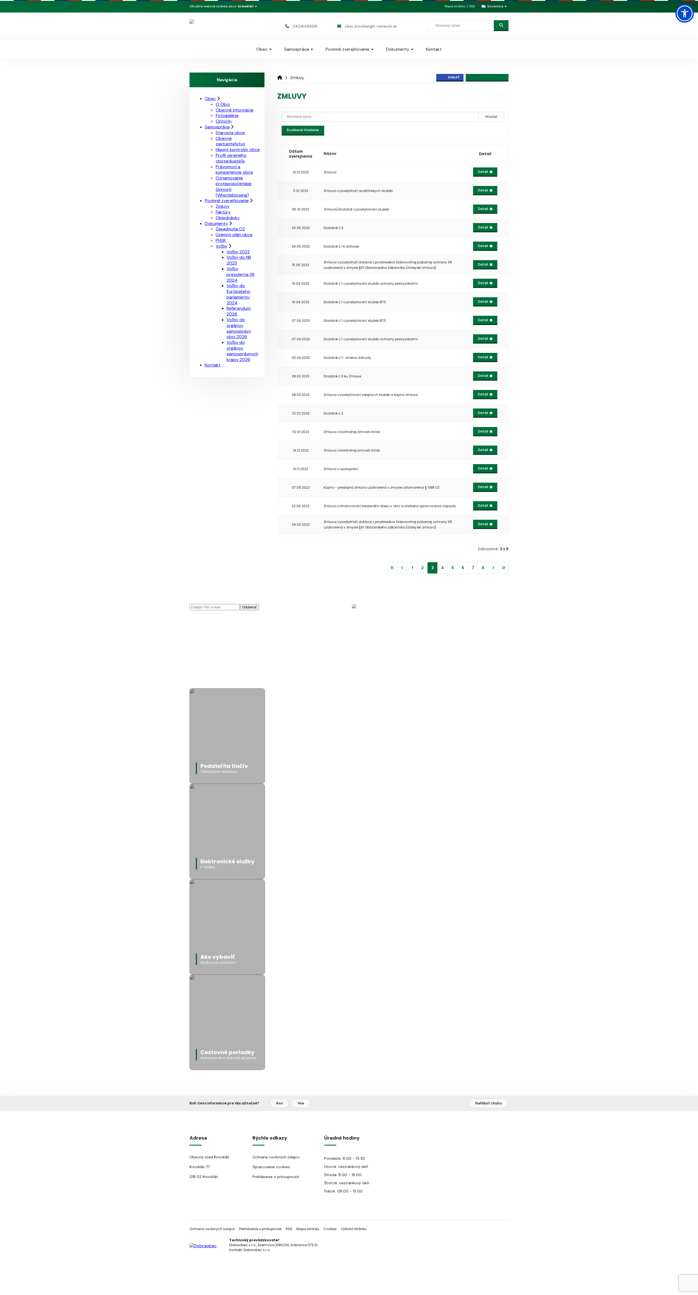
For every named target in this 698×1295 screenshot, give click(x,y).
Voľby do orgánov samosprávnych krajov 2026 (242, 350)
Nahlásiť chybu (488, 1103)
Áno (279, 1103)
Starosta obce (230, 133)
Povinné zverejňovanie (347, 49)
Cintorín (223, 121)
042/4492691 (305, 26)
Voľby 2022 (238, 252)
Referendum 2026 (239, 311)
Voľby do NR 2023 (239, 260)
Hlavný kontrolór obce (238, 149)
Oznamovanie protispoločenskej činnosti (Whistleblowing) (233, 186)
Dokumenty (397, 49)
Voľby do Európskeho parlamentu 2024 (238, 294)
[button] (685, 13)
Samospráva (296, 49)
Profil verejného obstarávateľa (231, 158)
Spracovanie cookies (271, 1166)
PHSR (221, 240)
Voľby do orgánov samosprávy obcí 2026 (239, 328)
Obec (261, 49)
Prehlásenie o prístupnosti (275, 1176)
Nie (301, 1103)
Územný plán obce (234, 235)
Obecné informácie (235, 110)
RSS (472, 6)
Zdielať (453, 77)
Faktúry (223, 212)
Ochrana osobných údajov (276, 1157)
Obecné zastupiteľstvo (230, 141)
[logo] (221, 26)
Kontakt (434, 49)
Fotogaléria (227, 115)
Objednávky (228, 218)
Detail (483, 171)
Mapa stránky (454, 6)
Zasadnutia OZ (230, 229)
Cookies (330, 1229)
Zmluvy (297, 77)
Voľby (221, 246)
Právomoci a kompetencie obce (234, 169)
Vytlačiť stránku (353, 1229)
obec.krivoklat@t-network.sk (371, 26)
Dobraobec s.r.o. (256, 1250)
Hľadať (491, 116)
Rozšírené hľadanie (303, 130)
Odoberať (249, 607)
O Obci (223, 104)
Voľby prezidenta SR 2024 (240, 274)
